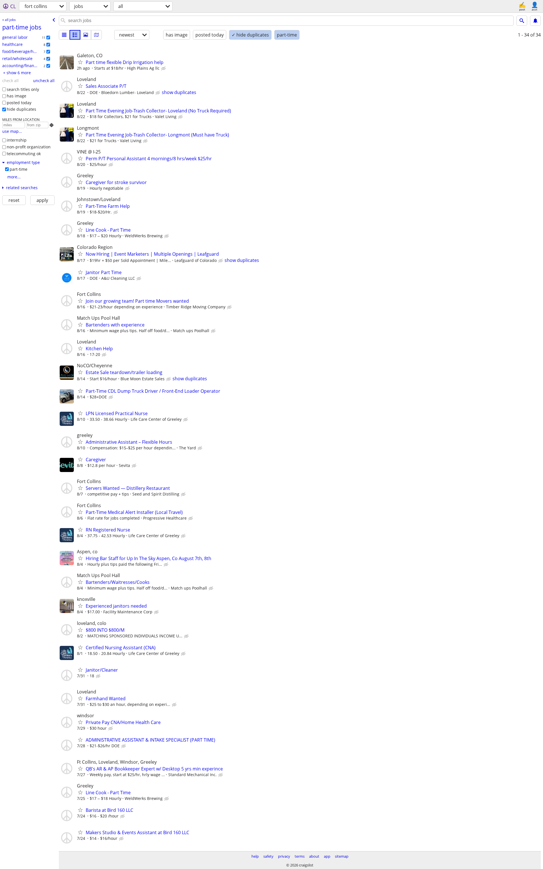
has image (16, 96)
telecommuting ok (24, 153)
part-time (18, 169)
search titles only (23, 89)
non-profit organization (29, 147)
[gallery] (85, 35)
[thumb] (75, 35)
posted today (19, 102)
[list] (64, 35)
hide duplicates (21, 109)
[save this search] (535, 21)
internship (17, 140)
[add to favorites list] (80, 62)
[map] (96, 35)
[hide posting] (164, 68)
